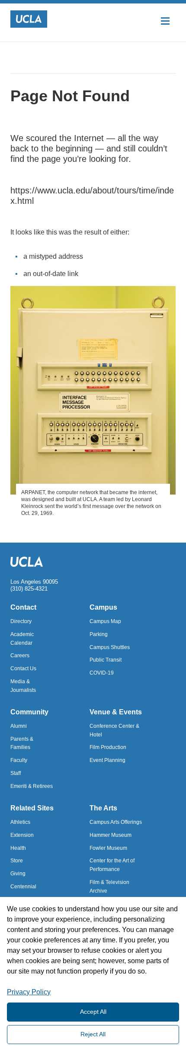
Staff (15, 773)
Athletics (20, 822)
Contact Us (23, 668)
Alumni (18, 726)
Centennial (23, 887)
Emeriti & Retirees (31, 786)
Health (18, 848)
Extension (22, 835)
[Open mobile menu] (165, 20)
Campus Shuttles (110, 647)
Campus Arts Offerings (116, 822)
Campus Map (105, 621)
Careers (19, 655)
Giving (18, 874)
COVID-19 (102, 673)
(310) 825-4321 (29, 588)
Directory (21, 621)
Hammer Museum (110, 835)
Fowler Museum (108, 848)
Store (16, 861)
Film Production (108, 747)
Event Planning (107, 760)
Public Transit (106, 660)
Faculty (18, 760)
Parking (99, 634)
